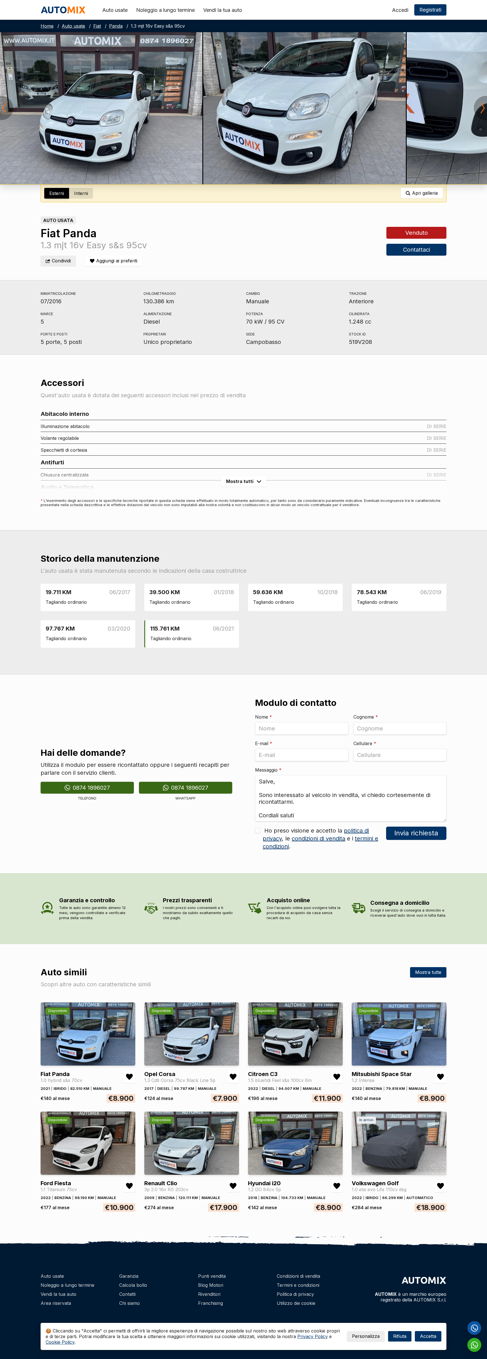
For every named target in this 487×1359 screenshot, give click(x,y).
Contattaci (416, 249)
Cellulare (364, 743)
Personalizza (366, 1336)
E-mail (263, 743)
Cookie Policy (60, 1342)
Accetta (428, 1336)
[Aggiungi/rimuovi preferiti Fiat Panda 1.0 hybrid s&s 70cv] (129, 1077)
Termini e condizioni (298, 1285)
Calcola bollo (133, 1285)
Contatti (127, 1294)
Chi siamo (129, 1303)
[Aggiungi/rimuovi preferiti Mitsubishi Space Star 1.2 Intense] (440, 1077)
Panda (116, 26)
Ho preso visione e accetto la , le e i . (320, 838)
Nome (263, 717)
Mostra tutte (428, 972)
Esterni (56, 193)
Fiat (97, 26)
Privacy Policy (312, 1336)
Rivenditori (209, 1294)
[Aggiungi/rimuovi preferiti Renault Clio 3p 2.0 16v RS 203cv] (233, 1186)
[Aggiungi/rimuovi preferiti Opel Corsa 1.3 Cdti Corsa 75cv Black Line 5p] (233, 1077)
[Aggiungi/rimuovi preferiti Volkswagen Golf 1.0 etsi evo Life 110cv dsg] (440, 1186)
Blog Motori (210, 1285)
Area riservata (56, 1303)
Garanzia (128, 1276)
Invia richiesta (416, 833)
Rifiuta (399, 1336)
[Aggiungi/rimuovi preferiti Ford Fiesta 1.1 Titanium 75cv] (129, 1186)
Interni (81, 193)
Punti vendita (212, 1276)
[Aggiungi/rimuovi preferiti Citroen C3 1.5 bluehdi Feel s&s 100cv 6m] (337, 1077)
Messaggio (268, 770)
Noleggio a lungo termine (165, 10)
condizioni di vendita (318, 838)
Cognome (365, 717)
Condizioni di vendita (298, 1276)
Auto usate (115, 10)
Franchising (210, 1303)
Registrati (430, 10)
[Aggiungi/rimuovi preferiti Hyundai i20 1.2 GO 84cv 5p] (337, 1186)
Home (47, 26)
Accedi (400, 10)
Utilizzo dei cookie (296, 1303)
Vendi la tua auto (222, 10)
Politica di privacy (295, 1294)
